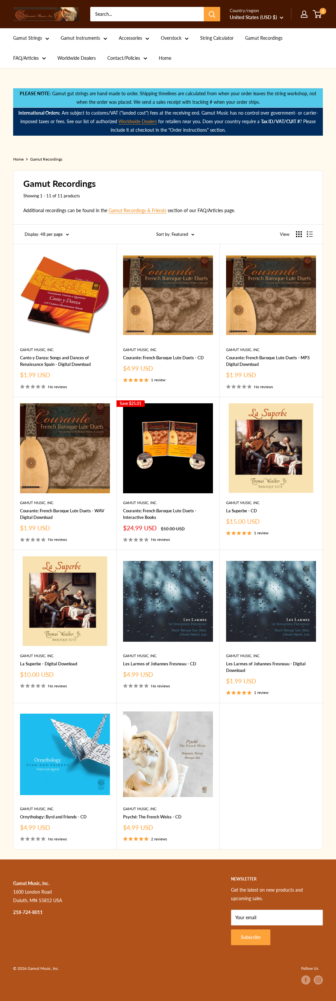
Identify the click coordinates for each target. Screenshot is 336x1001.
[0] (317, 14)
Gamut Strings (27, 38)
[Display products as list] (310, 234)
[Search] (212, 14)
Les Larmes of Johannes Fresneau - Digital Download (265, 667)
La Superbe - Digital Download (48, 663)
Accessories (130, 38)
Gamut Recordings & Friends (137, 210)
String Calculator (217, 38)
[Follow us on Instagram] (318, 980)
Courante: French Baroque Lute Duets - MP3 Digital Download (268, 361)
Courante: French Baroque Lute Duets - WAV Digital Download (62, 514)
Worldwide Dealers (76, 58)
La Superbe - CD (241, 510)
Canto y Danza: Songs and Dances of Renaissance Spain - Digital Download (55, 361)
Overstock (171, 38)
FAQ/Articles (26, 58)
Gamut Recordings (264, 38)
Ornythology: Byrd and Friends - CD (53, 816)
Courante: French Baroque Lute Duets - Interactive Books (160, 514)
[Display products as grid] (299, 234)
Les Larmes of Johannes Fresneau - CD (159, 663)
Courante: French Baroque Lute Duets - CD (163, 357)
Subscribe (251, 937)
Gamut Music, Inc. (37, 349)
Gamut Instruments (80, 38)
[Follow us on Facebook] (305, 980)
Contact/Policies (123, 58)
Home (165, 58)
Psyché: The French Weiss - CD (152, 816)
